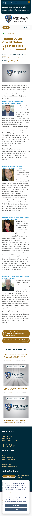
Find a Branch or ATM (9, 441)
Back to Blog (9, 33)
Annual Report (7, 464)
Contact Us (6, 438)
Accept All (16, 505)
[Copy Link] (15, 61)
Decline (16, 509)
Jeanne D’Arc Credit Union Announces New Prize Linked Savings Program (15, 333)
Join (3, 455)
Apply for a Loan (7, 457)
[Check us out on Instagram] (10, 446)
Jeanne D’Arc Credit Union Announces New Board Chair (15, 388)
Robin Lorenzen (10, 360)
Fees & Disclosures (8, 460)
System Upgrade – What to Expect (14, 420)
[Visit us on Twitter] (7, 446)
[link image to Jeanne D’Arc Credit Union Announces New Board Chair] (16, 375)
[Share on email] (17, 60)
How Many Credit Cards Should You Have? (15, 340)
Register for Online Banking (23, 476)
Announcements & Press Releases (18, 58)
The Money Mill (10, 392)
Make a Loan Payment (9, 466)
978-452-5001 (7, 436)
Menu (25, 27)
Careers (5, 462)
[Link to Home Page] (16, 19)
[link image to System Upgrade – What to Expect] (16, 407)
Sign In (9, 476)
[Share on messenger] (11, 60)
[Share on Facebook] (8, 61)
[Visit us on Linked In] (14, 446)
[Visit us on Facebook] (3, 446)
